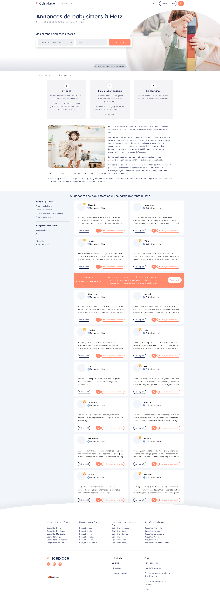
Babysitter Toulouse (120, 528)
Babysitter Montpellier (56, 534)
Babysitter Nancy (119, 543)
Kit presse (116, 568)
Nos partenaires (119, 573)
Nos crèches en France (154, 522)
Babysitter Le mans (153, 540)
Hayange (40, 234)
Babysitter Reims (86, 537)
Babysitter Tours (119, 537)
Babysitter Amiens (152, 537)
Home (39, 75)
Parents (63, 3)
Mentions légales (153, 568)
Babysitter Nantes (152, 531)
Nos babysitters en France (58, 522)
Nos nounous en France (89, 522)
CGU (147, 589)
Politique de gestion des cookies (156, 583)
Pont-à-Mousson (42, 245)
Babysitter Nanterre (55, 543)
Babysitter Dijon (86, 540)
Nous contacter (152, 563)
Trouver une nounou (44, 210)
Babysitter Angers (54, 537)
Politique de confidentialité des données (157, 575)
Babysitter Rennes (120, 534)
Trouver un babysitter (44, 206)
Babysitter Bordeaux (56, 531)
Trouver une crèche (44, 217)
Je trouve (119, 42)
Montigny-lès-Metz (43, 230)
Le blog (115, 563)
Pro (72, 3)
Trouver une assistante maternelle (49, 213)
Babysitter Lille (85, 531)
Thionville (40, 241)
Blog (155, 3)
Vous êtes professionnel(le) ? (110, 66)
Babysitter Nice (86, 534)
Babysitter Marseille (153, 528)
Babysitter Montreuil (88, 543)
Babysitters (49, 75)
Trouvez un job (168, 3)
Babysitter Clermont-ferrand (157, 543)
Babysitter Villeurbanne (57, 540)
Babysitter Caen (119, 540)
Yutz (37, 237)
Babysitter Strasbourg (154, 534)
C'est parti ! (175, 280)
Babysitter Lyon (86, 528)
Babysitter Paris (54, 528)
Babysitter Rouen (119, 531)
